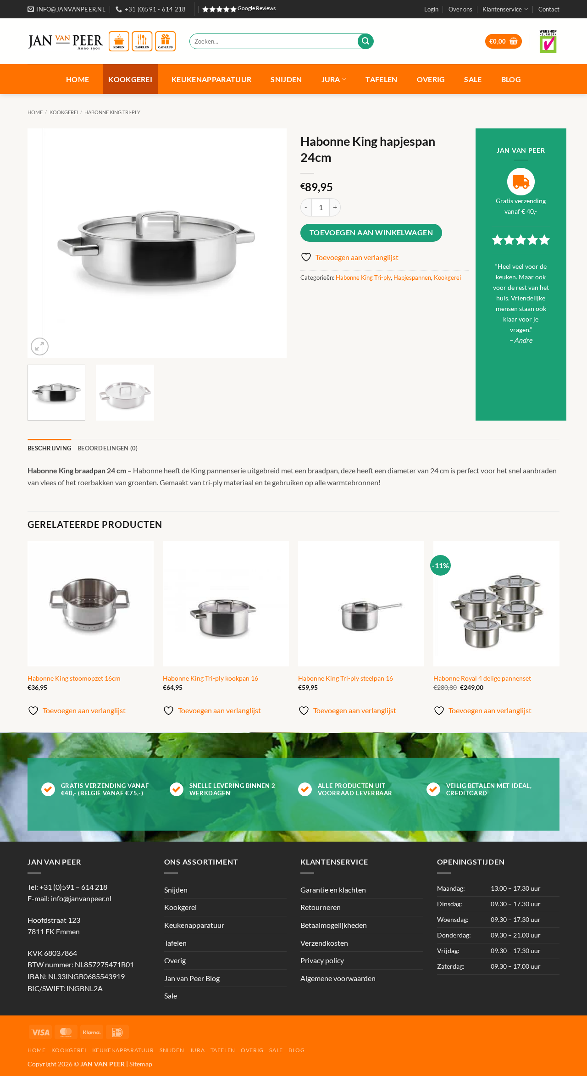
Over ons (460, 9)
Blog (511, 79)
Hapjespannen (412, 277)
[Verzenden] (365, 41)
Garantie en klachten (333, 889)
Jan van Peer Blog (192, 978)
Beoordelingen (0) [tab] (108, 448)
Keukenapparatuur (211, 79)
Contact (548, 9)
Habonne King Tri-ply (112, 112)
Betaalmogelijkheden (333, 925)
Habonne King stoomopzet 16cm (74, 678)
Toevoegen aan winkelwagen (371, 232)
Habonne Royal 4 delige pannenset (482, 678)
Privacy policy (322, 960)
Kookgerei (130, 79)
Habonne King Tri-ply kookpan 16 (210, 678)
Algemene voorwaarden (338, 978)
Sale (473, 79)
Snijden (286, 79)
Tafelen (381, 79)
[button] (431, 9)
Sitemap (140, 1064)
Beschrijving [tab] (49, 448)
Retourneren (320, 907)
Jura (330, 79)
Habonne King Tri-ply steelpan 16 (345, 678)
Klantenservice (502, 9)
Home (77, 79)
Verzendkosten (324, 942)
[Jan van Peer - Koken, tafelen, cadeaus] (102, 41)
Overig (431, 79)
